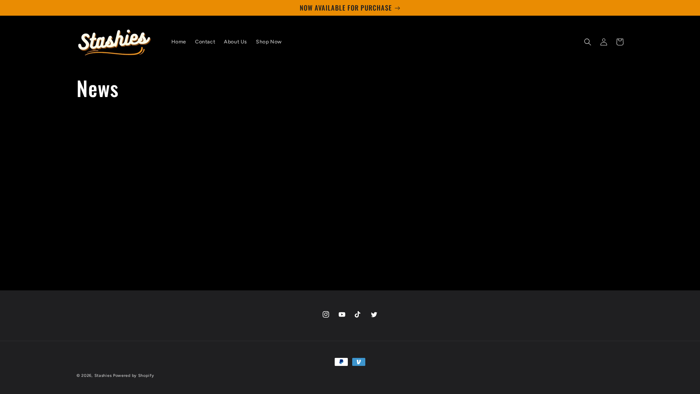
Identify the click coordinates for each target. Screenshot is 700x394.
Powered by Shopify (133, 375)
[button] (588, 42)
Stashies (103, 375)
